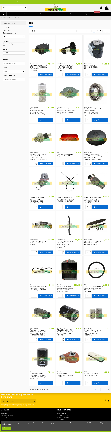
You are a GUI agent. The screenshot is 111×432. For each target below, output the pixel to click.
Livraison (8, 1)
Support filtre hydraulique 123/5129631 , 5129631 (65, 375)
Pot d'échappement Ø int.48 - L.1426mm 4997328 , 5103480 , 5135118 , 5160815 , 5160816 (65, 244)
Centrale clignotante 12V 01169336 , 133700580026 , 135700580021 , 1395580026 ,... (38, 68)
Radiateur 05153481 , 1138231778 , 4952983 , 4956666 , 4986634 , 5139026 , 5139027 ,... (65, 289)
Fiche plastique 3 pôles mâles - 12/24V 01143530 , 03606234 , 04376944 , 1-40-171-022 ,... (65, 68)
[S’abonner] (34, 401)
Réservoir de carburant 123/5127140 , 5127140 (65, 155)
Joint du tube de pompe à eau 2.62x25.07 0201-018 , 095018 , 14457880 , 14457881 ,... (93, 289)
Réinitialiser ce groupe (9, 56)
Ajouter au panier (46, 74)
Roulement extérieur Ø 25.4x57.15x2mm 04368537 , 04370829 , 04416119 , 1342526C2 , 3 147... (92, 112)
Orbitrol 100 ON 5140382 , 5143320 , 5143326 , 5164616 (90, 67)
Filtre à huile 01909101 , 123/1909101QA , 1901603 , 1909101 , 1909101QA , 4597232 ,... (65, 332)
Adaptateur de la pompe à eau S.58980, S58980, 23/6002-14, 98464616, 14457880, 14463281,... (38, 332)
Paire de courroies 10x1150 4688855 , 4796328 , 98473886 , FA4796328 (39, 288)
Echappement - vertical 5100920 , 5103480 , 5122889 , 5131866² (92, 242)
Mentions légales (17, 1)
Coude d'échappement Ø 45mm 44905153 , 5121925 (38, 242)
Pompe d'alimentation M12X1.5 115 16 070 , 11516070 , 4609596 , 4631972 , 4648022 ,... (37, 200)
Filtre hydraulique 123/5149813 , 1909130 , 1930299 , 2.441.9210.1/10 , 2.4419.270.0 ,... (38, 376)
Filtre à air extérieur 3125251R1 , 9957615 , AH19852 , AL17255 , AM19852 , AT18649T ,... (37, 111)
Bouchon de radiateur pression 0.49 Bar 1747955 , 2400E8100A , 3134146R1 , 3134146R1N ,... (66, 111)
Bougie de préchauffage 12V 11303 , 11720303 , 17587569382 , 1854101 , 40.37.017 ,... (93, 200)
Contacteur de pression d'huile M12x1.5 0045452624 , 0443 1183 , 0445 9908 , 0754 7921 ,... (38, 156)
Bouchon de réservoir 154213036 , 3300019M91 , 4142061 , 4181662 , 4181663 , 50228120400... (93, 156)
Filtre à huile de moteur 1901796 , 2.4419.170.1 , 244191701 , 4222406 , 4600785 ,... (92, 332)
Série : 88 (7, 31)
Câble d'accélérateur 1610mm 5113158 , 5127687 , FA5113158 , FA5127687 (66, 199)
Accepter (7, 428)
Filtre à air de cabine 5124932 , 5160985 (91, 374)
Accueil (24, 1)
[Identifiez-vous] (101, 8)
